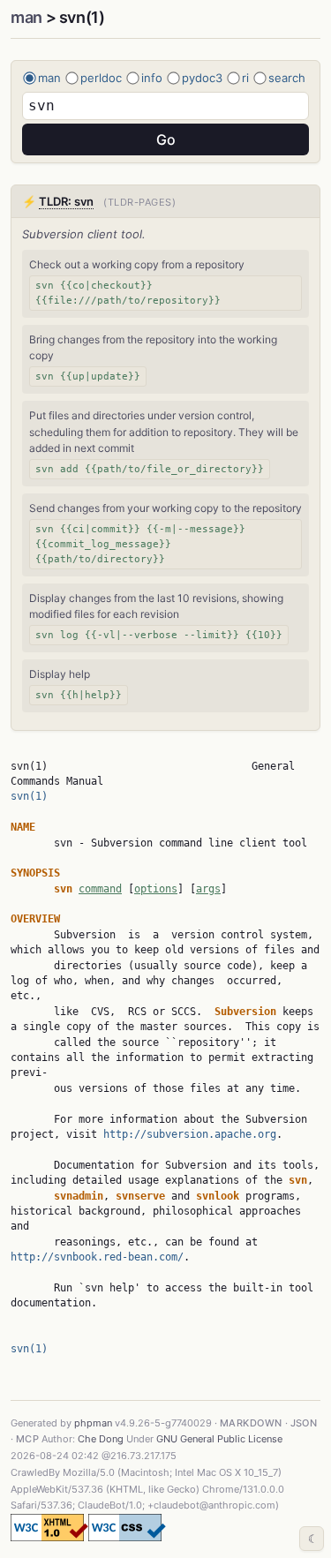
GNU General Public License (219, 1439)
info (151, 78)
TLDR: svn (66, 201)
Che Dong (101, 1439)
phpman (93, 1423)
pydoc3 (202, 78)
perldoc (101, 78)
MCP (27, 1439)
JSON (304, 1423)
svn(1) (29, 796)
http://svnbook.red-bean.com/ (97, 1257)
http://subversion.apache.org (189, 1134)
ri (245, 78)
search (286, 78)
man (26, 17)
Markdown (251, 1423)
